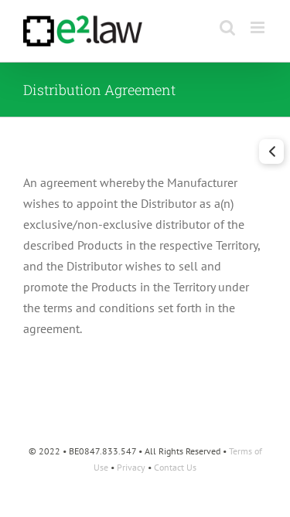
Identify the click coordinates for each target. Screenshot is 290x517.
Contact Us (175, 467)
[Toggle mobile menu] (259, 27)
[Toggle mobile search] (227, 27)
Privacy (131, 467)
